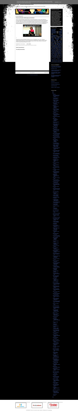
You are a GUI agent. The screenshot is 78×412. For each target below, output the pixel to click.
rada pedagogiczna (58, 53)
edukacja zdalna (54, 51)
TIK (53, 43)
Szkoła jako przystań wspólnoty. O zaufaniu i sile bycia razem (56, 70)
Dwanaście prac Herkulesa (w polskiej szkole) (56, 369)
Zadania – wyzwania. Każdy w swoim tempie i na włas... (56, 146)
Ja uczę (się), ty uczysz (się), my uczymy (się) (56, 236)
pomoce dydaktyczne (54, 49)
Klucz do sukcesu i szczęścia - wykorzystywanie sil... (56, 248)
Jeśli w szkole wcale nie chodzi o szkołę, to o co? (56, 254)
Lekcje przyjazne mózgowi (55, 375)
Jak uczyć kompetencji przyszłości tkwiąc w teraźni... (56, 308)
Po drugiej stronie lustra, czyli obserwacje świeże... (56, 148)
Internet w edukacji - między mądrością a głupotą (56, 380)
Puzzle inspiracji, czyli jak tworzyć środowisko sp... (56, 103)
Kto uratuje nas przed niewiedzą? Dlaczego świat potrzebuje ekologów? (56, 76)
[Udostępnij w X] (28, 43)
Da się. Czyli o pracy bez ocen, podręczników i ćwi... (56, 302)
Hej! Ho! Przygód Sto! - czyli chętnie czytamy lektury (56, 184)
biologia (53, 53)
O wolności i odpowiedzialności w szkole (56, 388)
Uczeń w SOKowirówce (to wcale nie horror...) (56, 153)
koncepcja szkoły (53, 44)
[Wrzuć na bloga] (27, 43)
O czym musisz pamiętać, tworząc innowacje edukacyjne (56, 266)
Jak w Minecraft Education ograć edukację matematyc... (55, 140)
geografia (57, 57)
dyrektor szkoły (54, 39)
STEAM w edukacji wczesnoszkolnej (55, 195)
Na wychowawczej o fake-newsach (56, 98)
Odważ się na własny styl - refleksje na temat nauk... (56, 276)
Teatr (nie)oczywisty (55, 191)
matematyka (60, 44)
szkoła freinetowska (54, 54)
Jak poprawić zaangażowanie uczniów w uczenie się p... (56, 319)
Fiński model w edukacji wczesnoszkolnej (56, 294)
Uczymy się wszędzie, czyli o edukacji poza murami (56, 289)
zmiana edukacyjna (55, 38)
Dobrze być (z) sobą (56, 357)
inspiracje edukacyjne (58, 46)
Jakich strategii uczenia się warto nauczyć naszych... (56, 96)
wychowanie (58, 43)
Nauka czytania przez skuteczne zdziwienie (56, 136)
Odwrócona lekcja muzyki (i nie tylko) (56, 155)
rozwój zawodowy (53, 47)
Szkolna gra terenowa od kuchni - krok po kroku (56, 215)
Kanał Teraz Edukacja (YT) (55, 82)
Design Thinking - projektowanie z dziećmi (55, 353)
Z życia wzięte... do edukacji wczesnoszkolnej (55, 193)
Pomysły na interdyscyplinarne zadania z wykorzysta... (56, 106)
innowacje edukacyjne (56, 58)
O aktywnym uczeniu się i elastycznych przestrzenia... (56, 257)
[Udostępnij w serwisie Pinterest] (30, 43)
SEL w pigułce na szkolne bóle (55, 127)
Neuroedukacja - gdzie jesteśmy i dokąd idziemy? (56, 219)
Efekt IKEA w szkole (54, 68)
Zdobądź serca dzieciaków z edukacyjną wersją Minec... (56, 175)
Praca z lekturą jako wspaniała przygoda (56, 143)
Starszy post (46, 72)
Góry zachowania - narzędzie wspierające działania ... (56, 335)
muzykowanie (53, 52)
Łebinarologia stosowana (55, 223)
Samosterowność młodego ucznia (55, 362)
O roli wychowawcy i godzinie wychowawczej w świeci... (56, 160)
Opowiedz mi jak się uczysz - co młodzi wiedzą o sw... (56, 110)
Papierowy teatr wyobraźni (55, 324)
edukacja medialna (59, 50)
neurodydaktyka (59, 52)
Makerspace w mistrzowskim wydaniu (56, 367)
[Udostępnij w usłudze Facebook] (29, 43)
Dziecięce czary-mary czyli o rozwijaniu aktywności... (56, 299)
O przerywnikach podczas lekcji (55, 204)
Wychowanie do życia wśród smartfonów (56, 377)
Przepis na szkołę (55, 378)
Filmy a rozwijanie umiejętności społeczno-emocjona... (55, 238)
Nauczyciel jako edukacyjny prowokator (55, 269)
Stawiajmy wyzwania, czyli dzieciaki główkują (56, 344)
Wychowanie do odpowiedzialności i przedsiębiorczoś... (56, 360)
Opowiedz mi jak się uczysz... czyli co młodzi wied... (56, 101)
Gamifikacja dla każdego (56, 213)
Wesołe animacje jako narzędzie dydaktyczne (56, 131)
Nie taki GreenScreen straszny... (56, 163)
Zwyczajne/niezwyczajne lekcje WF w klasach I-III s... (56, 189)
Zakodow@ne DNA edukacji (55, 271)
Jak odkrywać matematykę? (55, 208)
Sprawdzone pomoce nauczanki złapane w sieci (56, 296)
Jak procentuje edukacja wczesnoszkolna (56, 202)
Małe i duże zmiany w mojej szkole (56, 373)
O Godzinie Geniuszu (56, 305)
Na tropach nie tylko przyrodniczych (56, 182)
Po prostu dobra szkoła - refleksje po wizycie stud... (56, 151)
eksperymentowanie (59, 41)
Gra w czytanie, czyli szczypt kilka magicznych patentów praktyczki (56, 66)
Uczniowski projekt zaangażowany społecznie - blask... (56, 310)
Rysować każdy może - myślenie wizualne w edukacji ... (56, 287)
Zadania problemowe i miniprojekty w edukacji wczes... (56, 125)
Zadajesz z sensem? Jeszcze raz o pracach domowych (56, 314)
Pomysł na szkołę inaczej (55, 322)
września (54, 395)
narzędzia (60, 36)
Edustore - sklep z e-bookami (55, 87)
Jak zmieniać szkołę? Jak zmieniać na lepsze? (56, 385)
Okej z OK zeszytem (56, 339)
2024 (53, 91)
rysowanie (59, 49)
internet (61, 55)
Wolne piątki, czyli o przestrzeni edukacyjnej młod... (56, 356)
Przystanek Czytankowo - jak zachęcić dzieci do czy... (56, 284)
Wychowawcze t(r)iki (56, 371)
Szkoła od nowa (55, 312)
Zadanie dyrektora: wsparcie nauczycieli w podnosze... (56, 114)
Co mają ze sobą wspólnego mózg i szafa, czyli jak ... (56, 200)
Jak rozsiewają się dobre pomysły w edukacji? (56, 134)
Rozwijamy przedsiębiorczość (55, 84)
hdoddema (41, 410)
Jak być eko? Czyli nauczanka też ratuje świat (56, 274)
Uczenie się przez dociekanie (55, 317)
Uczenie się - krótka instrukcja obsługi (55, 328)
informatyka (60, 57)
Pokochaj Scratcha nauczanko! (55, 338)
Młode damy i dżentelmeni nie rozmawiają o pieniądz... (55, 119)
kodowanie (59, 51)
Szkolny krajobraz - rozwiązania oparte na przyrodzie (56, 251)
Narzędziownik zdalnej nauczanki (56, 197)
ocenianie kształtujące (57, 60)
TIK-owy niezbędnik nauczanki (55, 333)
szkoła (60, 32)
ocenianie (54, 48)
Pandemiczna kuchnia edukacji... (56, 246)
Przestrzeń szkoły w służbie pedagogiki (56, 221)
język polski (59, 48)
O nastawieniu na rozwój (56, 217)
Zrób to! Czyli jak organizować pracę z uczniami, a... (56, 226)
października (55, 394)
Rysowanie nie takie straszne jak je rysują (56, 180)
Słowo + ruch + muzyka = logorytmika (56, 292)
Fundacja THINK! (39, 39)
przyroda (60, 61)
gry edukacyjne (60, 47)
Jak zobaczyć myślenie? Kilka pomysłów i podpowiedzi (56, 263)
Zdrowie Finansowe (54, 85)
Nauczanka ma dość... (56, 348)
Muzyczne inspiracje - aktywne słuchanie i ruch (56, 350)
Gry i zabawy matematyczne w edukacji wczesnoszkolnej (55, 279)
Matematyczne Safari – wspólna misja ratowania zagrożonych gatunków (55, 73)
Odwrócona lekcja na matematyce (56, 261)
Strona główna (32, 72)
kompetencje (53, 36)
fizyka (54, 57)
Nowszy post (18, 72)
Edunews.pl (31, 39)
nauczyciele (53, 40)
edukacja (55, 42)
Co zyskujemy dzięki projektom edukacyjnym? (56, 244)
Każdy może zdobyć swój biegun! (56, 234)
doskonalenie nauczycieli (57, 45)
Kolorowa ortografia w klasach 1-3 (56, 122)
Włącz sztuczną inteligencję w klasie (56, 129)
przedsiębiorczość (56, 61)
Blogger (51, 410)
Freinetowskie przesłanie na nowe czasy (56, 231)
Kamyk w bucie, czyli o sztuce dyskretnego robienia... (56, 331)
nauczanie (53, 29)
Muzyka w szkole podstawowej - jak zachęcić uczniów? (56, 392)
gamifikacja (57, 55)
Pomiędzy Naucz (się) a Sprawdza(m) (56, 157)
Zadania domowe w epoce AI (55, 112)
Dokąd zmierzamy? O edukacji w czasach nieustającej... (56, 172)
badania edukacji (53, 50)
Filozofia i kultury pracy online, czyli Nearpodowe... (56, 229)
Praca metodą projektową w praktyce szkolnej (56, 364)
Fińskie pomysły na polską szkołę (55, 383)
